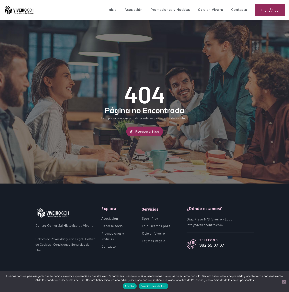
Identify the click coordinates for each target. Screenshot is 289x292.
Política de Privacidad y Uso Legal (59, 239)
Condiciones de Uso (153, 286)
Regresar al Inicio (147, 131)
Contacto (239, 10)
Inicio (112, 10)
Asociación (133, 10)
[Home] (19, 10)
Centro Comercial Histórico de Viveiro (64, 226)
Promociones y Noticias (170, 10)
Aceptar (130, 286)
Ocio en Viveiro (210, 10)
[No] (284, 282)
